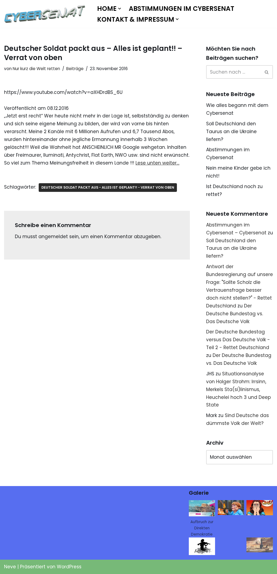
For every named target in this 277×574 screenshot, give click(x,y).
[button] (119, 8)
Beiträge (75, 68)
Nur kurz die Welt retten (36, 68)
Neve (10, 566)
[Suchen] (267, 72)
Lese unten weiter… (157, 163)
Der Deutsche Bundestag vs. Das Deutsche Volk (234, 314)
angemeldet (53, 236)
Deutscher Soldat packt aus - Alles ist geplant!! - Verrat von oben (107, 187)
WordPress (69, 566)
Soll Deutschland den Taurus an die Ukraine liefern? (231, 131)
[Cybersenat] (46, 14)
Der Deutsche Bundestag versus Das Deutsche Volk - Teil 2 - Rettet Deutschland (238, 340)
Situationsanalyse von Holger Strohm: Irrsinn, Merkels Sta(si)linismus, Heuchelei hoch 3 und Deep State (238, 389)
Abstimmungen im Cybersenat (181, 8)
